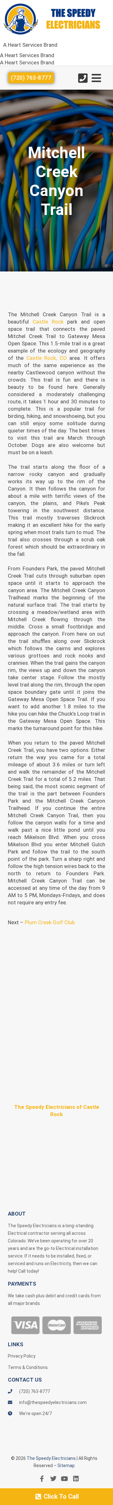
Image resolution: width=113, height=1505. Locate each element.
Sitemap (66, 1465)
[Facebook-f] (42, 1479)
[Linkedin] (76, 1479)
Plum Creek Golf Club (50, 922)
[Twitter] (53, 1479)
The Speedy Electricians (51, 1458)
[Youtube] (65, 1479)
